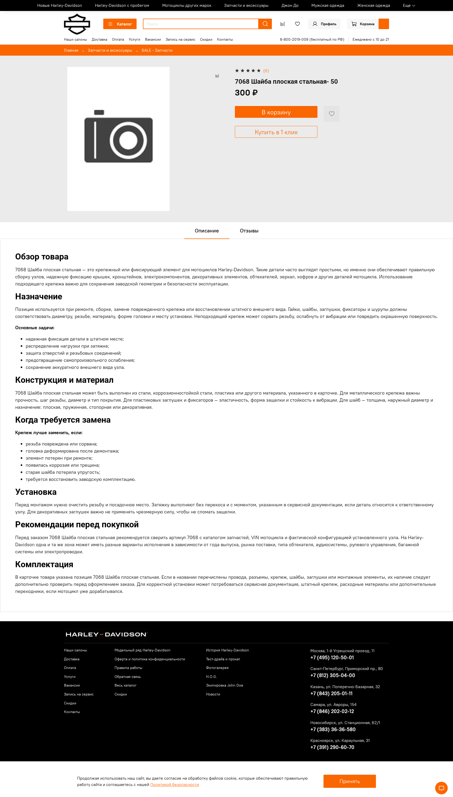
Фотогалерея (217, 667)
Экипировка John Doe (224, 685)
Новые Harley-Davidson (59, 5)
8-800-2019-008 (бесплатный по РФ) (312, 39)
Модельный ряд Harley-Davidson (142, 650)
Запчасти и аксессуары (246, 5)
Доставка (99, 39)
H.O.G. (211, 676)
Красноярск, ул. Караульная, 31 (340, 740)
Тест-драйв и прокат (223, 659)
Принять (349, 781)
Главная (71, 50)
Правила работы (128, 667)
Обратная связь (128, 676)
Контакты (225, 39)
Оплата (118, 39)
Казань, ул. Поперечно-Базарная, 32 (345, 686)
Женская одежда (373, 5)
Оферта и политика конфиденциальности (150, 659)
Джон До (290, 5)
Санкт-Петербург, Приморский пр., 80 (346, 668)
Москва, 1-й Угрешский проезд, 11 (342, 650)
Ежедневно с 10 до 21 (371, 39)
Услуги (134, 39)
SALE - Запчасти (157, 50)
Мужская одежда (327, 5)
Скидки (206, 39)
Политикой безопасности (174, 784)
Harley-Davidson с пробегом (122, 5)
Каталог (124, 23)
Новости (213, 694)
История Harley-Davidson (227, 650)
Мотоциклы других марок (186, 5)
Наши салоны (75, 39)
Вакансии (153, 39)
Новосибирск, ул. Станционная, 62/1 (345, 722)
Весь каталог (126, 685)
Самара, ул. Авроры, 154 (333, 704)
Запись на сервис (180, 39)
